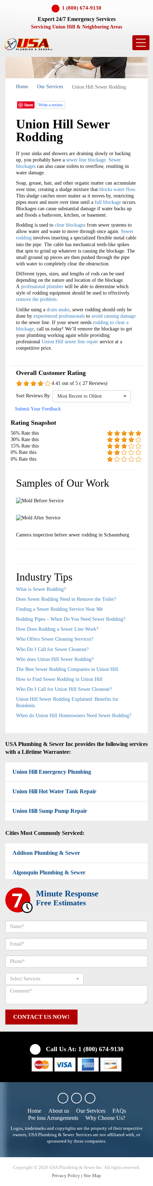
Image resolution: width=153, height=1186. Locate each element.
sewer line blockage (86, 160)
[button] (92, 396)
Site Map (92, 1175)
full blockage (108, 202)
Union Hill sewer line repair (70, 341)
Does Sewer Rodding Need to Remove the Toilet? (66, 599)
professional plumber (42, 286)
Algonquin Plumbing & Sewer (48, 872)
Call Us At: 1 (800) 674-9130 (83, 1049)
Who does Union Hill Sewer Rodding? (55, 659)
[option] (76, 517)
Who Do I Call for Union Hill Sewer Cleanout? (64, 689)
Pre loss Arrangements (53, 1118)
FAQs (119, 1111)
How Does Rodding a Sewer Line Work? (57, 629)
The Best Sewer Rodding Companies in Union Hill (67, 669)
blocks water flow (117, 189)
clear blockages (70, 225)
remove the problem (36, 299)
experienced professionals (59, 316)
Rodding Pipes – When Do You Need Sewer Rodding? (70, 619)
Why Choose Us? (105, 1118)
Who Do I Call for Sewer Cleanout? (52, 649)
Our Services (50, 86)
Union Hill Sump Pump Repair (49, 811)
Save (28, 104)
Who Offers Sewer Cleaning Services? (54, 639)
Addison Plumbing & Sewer (46, 853)
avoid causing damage (113, 316)
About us (58, 1111)
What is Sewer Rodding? (41, 589)
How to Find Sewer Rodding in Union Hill (59, 679)
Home (22, 86)
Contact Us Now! (41, 1016)
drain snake (58, 309)
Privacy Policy (66, 1175)
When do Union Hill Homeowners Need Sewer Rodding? (73, 715)
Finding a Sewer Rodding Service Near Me (59, 609)
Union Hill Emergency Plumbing (51, 772)
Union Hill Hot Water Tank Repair (54, 791)
